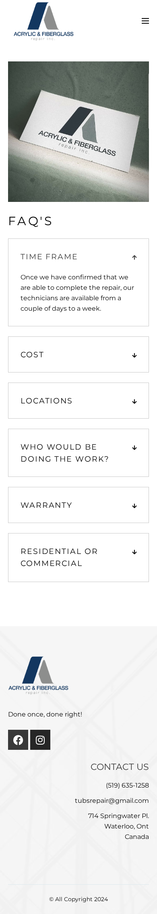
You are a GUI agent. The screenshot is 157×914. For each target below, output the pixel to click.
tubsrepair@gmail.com (112, 800)
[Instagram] (40, 740)
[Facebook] (18, 740)
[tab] (78, 257)
